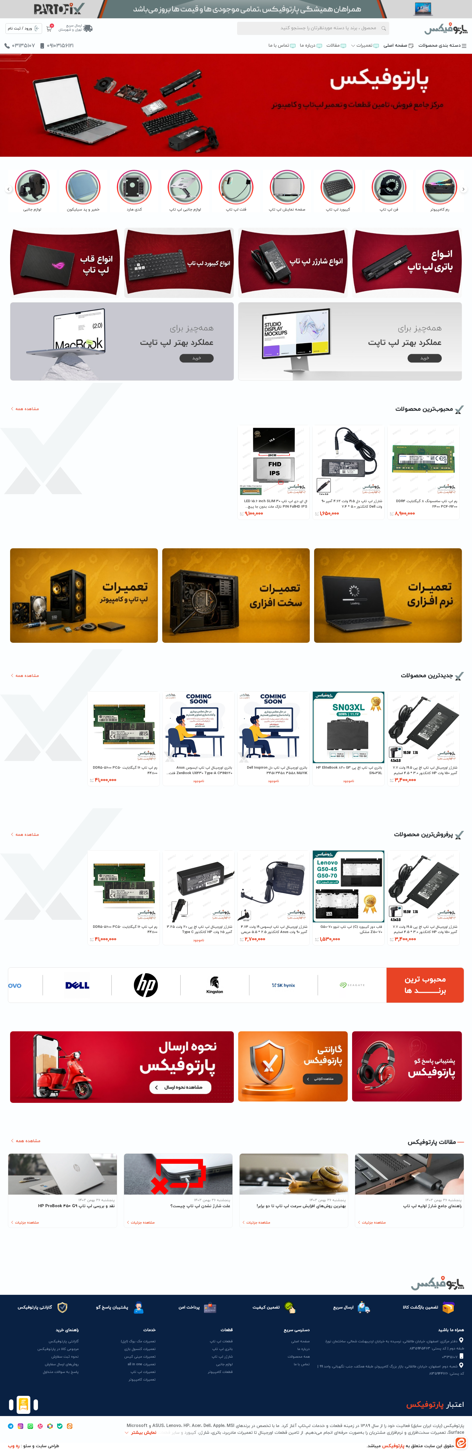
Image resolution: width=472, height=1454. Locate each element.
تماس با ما (279, 45)
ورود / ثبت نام (20, 28)
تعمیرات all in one (142, 1364)
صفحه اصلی (395, 45)
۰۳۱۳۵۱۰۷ (23, 46)
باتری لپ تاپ (222, 1349)
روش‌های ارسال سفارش (62, 1364)
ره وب (13, 1446)
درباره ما (307, 45)
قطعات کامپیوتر (220, 1372)
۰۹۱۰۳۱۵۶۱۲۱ (60, 46)
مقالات (333, 45)
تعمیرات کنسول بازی (140, 1349)
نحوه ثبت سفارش (65, 1356)
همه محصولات (299, 1356)
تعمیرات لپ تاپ (143, 1372)
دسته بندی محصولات (439, 45)
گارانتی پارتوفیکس (64, 1341)
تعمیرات (364, 45)
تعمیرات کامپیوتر (142, 1379)
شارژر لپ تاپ (222, 1356)
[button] (8, 189)
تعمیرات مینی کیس (140, 1356)
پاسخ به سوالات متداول (61, 1372)
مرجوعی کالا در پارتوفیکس (58, 1349)
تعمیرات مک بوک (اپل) (138, 1341)
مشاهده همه (26, 409)
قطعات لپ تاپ (221, 1341)
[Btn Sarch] (383, 28)
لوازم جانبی (224, 1364)
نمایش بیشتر (143, 1433)
